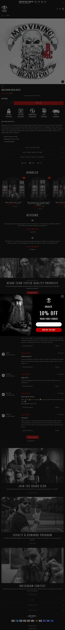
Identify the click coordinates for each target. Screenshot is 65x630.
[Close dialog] (62, 296)
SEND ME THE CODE (48, 330)
